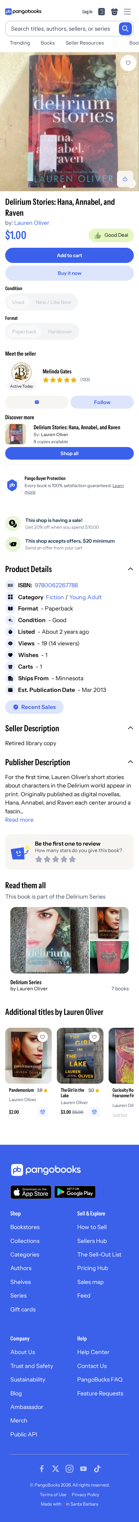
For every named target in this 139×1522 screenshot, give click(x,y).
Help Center (93, 1352)
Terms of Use (53, 1494)
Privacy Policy (85, 1494)
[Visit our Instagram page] (69, 1469)
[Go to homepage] (23, 11)
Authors (20, 1268)
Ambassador (26, 1406)
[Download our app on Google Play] (75, 1192)
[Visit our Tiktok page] (97, 1469)
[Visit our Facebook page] (42, 1469)
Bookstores (24, 1227)
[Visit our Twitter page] (55, 1469)
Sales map (90, 1281)
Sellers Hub (92, 1240)
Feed (84, 1295)
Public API (23, 1434)
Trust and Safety (31, 1365)
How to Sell (92, 1227)
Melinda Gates (57, 371)
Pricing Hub (92, 1268)
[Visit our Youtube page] (83, 1469)
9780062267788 (56, 585)
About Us (22, 1352)
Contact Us (92, 1365)
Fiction (55, 597)
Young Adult (85, 597)
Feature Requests (100, 1393)
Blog (16, 1393)
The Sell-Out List (99, 1254)
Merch (18, 1420)
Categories (24, 1254)
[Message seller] (37, 402)
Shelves (20, 1281)
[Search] (125, 28)
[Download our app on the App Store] (31, 1192)
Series (18, 1295)
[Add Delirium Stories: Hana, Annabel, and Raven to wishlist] (128, 63)
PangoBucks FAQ (100, 1379)
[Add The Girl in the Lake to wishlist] (94, 1037)
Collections (24, 1240)
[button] (69, 570)
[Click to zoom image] (69, 121)
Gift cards (23, 1309)
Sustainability (27, 1379)
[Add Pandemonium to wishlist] (42, 1037)
